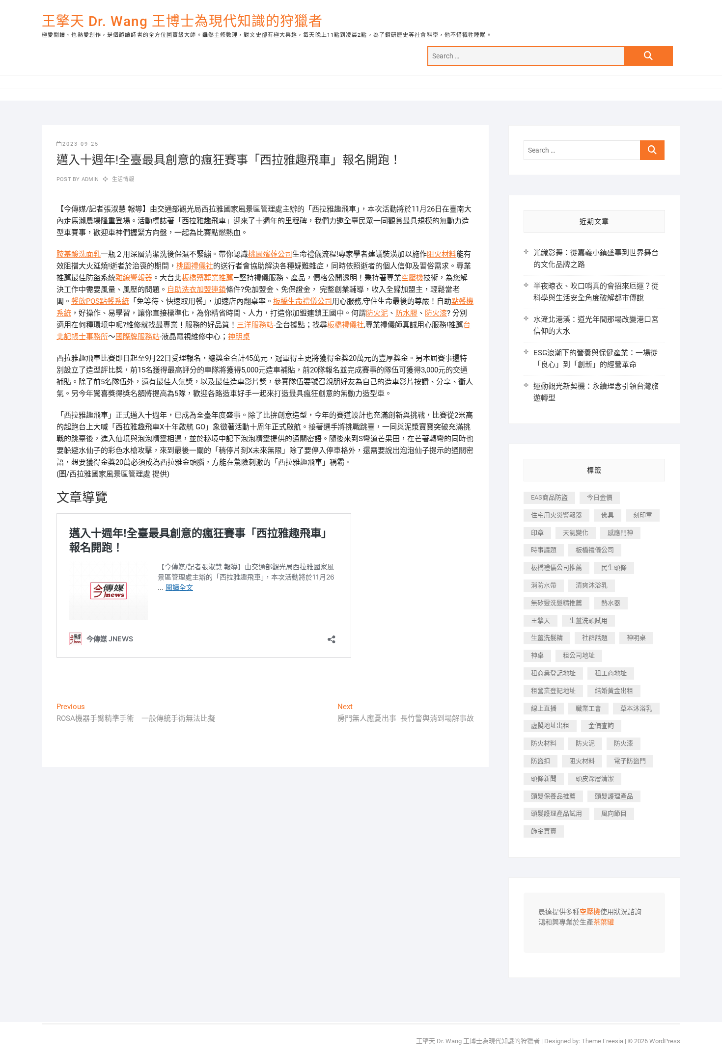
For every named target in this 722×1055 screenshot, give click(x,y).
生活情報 (123, 179)
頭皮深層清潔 (595, 778)
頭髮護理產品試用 (556, 813)
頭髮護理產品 (614, 796)
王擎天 (540, 620)
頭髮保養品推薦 (553, 796)
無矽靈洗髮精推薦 (556, 603)
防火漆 (436, 313)
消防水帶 (543, 585)
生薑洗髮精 (547, 637)
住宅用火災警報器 (556, 515)
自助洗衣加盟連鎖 (196, 289)
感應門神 (620, 532)
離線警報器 (133, 277)
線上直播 (543, 708)
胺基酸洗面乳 (78, 254)
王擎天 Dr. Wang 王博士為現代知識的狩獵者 (182, 21)
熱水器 (610, 603)
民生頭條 (614, 567)
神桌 (537, 655)
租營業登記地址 (553, 690)
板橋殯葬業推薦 (207, 277)
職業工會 (588, 708)
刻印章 (642, 515)
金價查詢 (601, 725)
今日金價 (599, 497)
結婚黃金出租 (614, 690)
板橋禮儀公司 (595, 550)
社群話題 (595, 637)
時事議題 (543, 550)
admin (89, 179)
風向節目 (614, 813)
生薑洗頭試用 (588, 620)
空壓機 (412, 277)
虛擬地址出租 (550, 725)
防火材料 (543, 743)
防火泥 (377, 313)
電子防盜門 (630, 761)
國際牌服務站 (137, 336)
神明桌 (239, 336)
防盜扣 (540, 761)
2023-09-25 (80, 144)
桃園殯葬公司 (270, 254)
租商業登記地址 (553, 673)
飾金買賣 (543, 831)
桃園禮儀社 (194, 266)
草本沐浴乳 (636, 708)
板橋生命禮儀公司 (302, 301)
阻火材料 (441, 254)
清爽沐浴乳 (592, 585)
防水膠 (406, 313)
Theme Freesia (602, 1041)
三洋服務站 (255, 324)
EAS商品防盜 (549, 497)
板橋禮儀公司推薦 (556, 567)
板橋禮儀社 (345, 324)
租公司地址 (579, 655)
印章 (537, 532)
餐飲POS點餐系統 (100, 301)
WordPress (664, 1041)
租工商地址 (611, 673)
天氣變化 (575, 532)
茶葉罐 (603, 922)
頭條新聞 (543, 778)
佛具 (607, 515)
